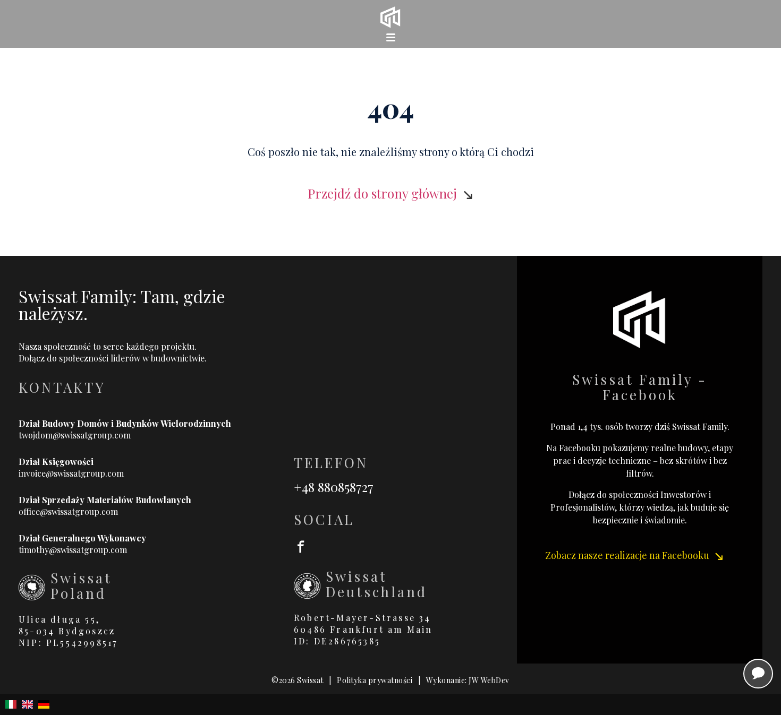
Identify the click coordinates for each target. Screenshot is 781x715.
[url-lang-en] (27, 704)
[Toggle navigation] (390, 37)
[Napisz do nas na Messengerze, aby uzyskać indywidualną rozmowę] (758, 673)
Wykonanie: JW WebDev (468, 680)
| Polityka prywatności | (375, 680)
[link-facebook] (405, 545)
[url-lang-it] (10, 704)
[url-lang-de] (43, 704)
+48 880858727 (333, 486)
